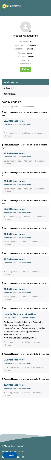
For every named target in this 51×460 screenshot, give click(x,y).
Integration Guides (27, 317)
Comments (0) (10, 94)
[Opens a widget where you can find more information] (10, 455)
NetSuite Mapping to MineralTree (20, 314)
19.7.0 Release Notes (14, 384)
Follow (25, 69)
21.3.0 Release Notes (14, 359)
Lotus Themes (18, 451)
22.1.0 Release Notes (14, 289)
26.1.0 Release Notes (14, 181)
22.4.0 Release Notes (14, 234)
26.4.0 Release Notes (14, 153)
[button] (46, 6)
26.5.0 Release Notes (14, 120)
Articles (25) (9, 88)
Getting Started (10, 317)
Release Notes (10, 124)
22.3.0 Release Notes (14, 259)
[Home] (11, 6)
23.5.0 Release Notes (14, 208)
